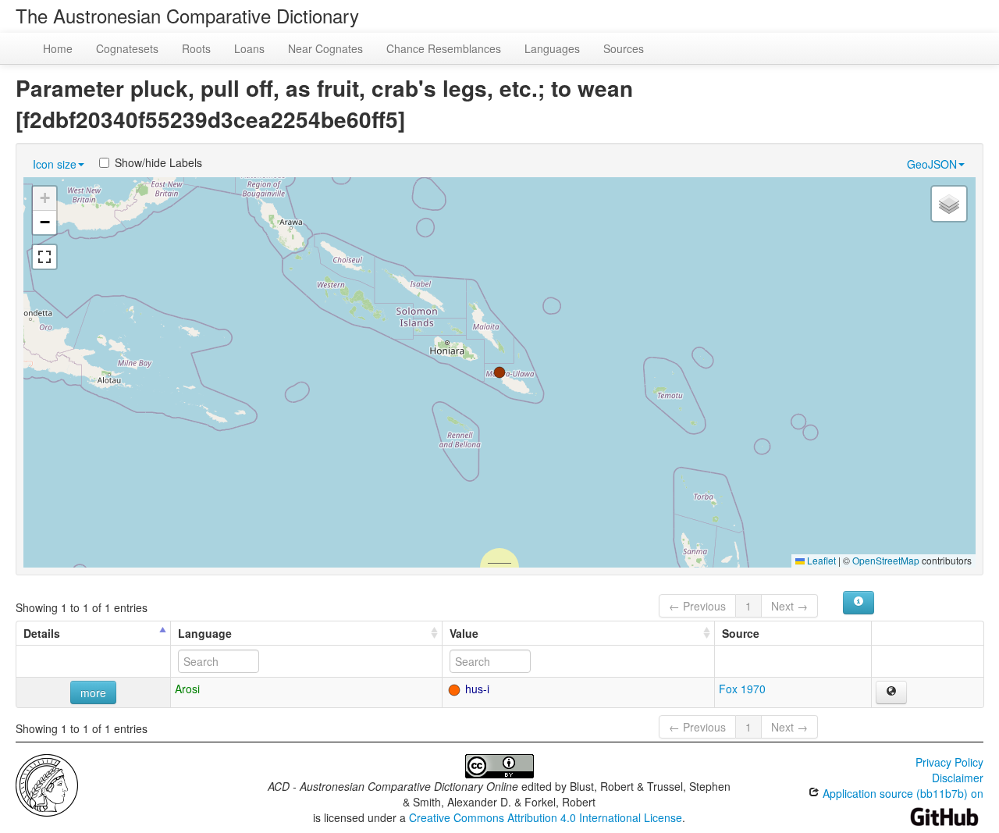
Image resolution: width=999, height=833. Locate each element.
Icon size (54, 164)
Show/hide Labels (158, 162)
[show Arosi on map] (891, 692)
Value (464, 633)
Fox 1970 (742, 688)
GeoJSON (932, 164)
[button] (499, 372)
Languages (552, 48)
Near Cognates (325, 48)
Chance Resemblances (443, 48)
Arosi (187, 688)
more (93, 692)
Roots (196, 48)
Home (58, 48)
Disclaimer (957, 777)
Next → (789, 606)
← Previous (697, 606)
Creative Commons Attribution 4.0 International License (545, 817)
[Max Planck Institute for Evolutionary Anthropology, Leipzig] (47, 784)
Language (205, 633)
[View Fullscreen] (44, 257)
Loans (249, 48)
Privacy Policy (949, 762)
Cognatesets (127, 48)
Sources (623, 48)
